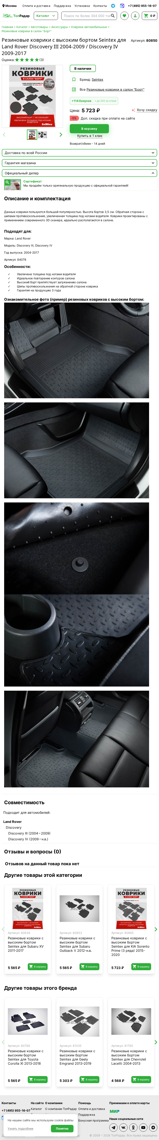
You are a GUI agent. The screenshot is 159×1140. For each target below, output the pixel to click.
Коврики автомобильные (89, 27)
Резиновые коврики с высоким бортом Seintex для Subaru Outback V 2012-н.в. (77, 944)
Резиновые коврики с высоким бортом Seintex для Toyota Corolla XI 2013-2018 (25, 1057)
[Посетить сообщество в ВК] (123, 1127)
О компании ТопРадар (61, 1109)
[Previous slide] (4, 134)
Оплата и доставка (36, 5)
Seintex (97, 79)
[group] (32, 96)
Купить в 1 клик (89, 136)
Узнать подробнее (20, 1128)
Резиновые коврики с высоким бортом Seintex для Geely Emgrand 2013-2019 (77, 1057)
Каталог (22, 27)
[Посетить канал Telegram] (113, 1127)
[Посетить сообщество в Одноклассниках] (133, 1127)
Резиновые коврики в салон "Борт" (27, 31)
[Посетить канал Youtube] (143, 1127)
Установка (82, 5)
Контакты (100, 5)
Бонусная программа (93, 1120)
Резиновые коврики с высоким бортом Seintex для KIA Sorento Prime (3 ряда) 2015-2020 (130, 946)
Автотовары (39, 27)
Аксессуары (59, 27)
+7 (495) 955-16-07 (16, 1110)
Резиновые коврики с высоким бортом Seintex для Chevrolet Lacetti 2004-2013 (129, 1057)
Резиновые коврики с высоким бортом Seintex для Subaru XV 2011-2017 (26, 944)
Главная (7, 27)
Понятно (62, 1128)
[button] (32, 135)
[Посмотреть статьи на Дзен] (153, 1127)
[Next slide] (60, 134)
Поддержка (62, 5)
